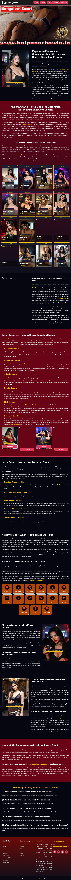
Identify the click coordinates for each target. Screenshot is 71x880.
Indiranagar (7, 602)
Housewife (22, 850)
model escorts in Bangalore (30, 404)
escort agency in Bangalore (19, 154)
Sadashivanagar (41, 602)
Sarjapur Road (18, 591)
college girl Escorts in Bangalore (28, 363)
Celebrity (22, 846)
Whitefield (52, 591)
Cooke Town (35, 612)
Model (21, 853)
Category (56, 2)
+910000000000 (59, 841)
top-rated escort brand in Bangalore (35, 580)
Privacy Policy (6, 862)
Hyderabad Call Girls (7, 857)
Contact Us (64, 2)
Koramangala (30, 602)
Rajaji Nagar (64, 602)
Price (49, 2)
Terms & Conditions (7, 860)
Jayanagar (64, 591)
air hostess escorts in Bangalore (38, 351)
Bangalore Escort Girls (40, 764)
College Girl (22, 848)
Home (36, 2)
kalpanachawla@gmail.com (61, 846)
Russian (22, 855)
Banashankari (30, 591)
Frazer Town (24, 612)
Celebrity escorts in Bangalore (12, 377)
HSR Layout (18, 602)
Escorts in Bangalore (27, 124)
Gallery (43, 2)
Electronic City (7, 591)
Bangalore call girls (64, 484)
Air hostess (22, 844)
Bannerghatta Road (52, 602)
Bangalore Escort (62, 298)
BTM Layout (47, 612)
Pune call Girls (6, 855)
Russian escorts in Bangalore (31, 391)
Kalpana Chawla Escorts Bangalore (12, 338)
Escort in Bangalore (62, 718)
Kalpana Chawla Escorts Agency (35, 878)
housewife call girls (14, 424)
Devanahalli (41, 591)
